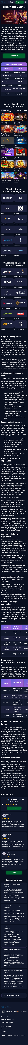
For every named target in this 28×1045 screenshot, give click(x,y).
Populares (3, 110)
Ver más (14, 872)
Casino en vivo (11, 110)
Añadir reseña (14, 808)
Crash (17, 110)
